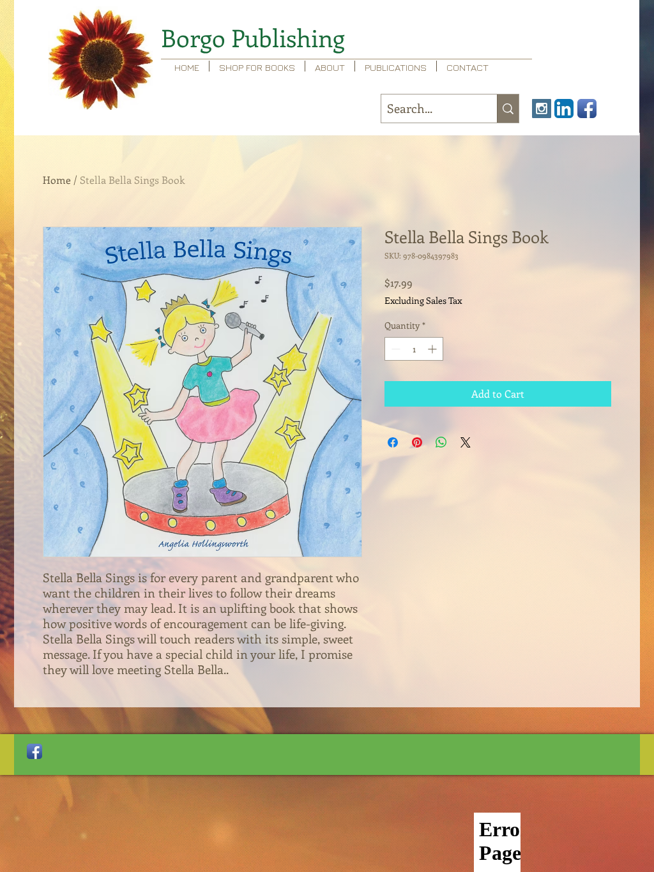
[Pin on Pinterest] (417, 442)
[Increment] (433, 349)
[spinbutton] (413, 349)
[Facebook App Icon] (587, 108)
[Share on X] (465, 442)
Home (57, 179)
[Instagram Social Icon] (541, 108)
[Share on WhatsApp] (441, 442)
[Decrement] (394, 349)
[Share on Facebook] (392, 442)
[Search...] (508, 108)
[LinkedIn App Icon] (564, 108)
